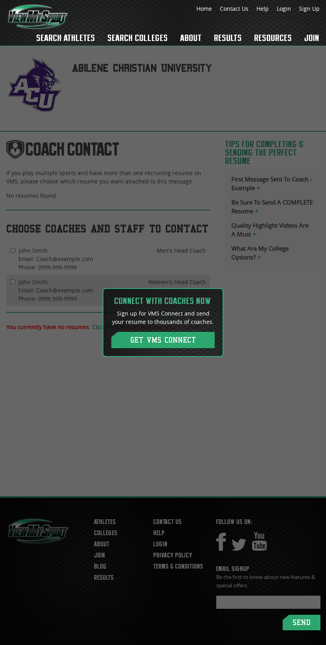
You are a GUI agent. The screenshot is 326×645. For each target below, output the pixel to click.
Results (228, 38)
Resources (273, 38)
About (191, 38)
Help (262, 8)
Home (204, 8)
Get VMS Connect (163, 340)
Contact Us (234, 8)
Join (312, 38)
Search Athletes (66, 38)
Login (284, 8)
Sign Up (309, 8)
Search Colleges (138, 38)
